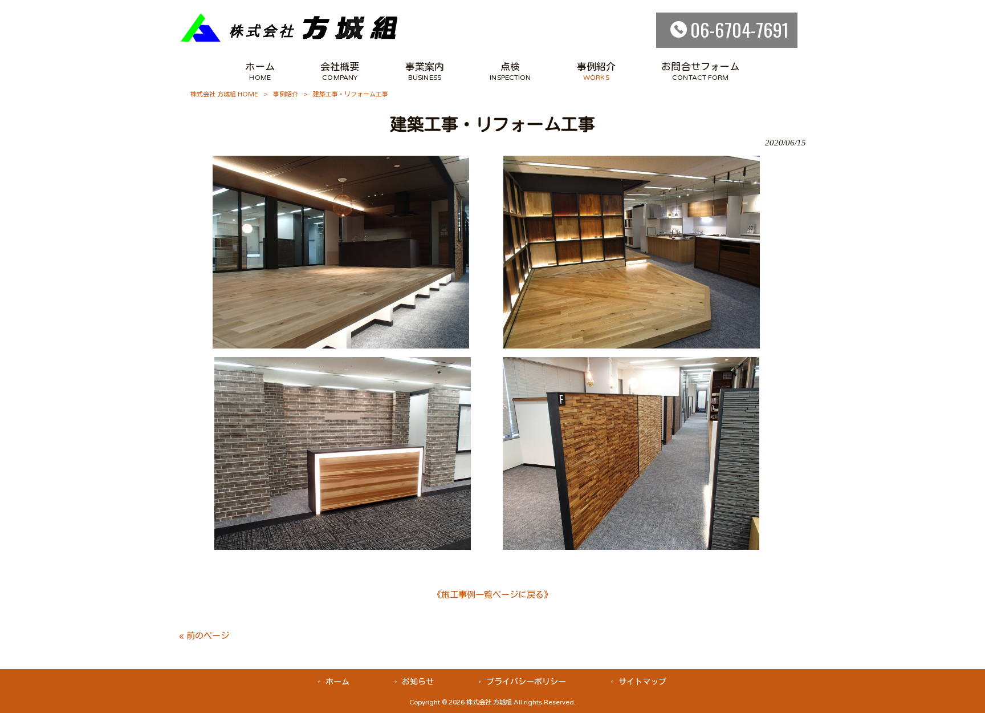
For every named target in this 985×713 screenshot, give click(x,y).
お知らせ (418, 682)
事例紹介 (285, 94)
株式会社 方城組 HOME (224, 94)
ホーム (337, 682)
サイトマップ (642, 682)
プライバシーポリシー (526, 682)
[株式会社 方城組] (289, 40)
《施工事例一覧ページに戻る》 (492, 595)
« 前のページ (204, 636)
